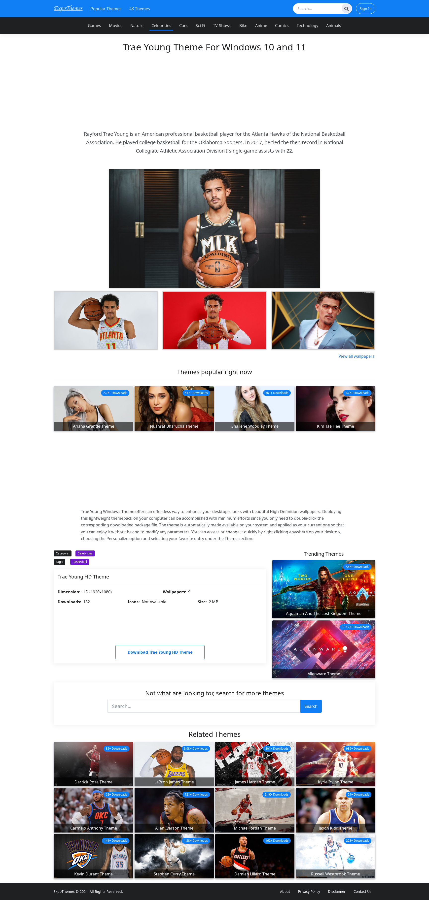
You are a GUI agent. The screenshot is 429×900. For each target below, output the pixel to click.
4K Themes (139, 8)
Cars (183, 25)
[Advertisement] (214, 91)
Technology (307, 25)
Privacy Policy (309, 891)
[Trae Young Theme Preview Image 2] (214, 320)
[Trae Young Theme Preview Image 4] (323, 320)
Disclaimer (337, 891)
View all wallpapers (356, 356)
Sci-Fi (200, 25)
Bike (243, 25)
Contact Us (362, 891)
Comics (282, 25)
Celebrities (161, 25)
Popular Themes (106, 8)
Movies (115, 25)
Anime (261, 25)
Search (311, 706)
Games (94, 25)
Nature (136, 25)
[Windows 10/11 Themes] (68, 8)
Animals (333, 25)
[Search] (347, 8)
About (285, 891)
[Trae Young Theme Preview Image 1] (106, 320)
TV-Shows (222, 25)
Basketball (79, 562)
